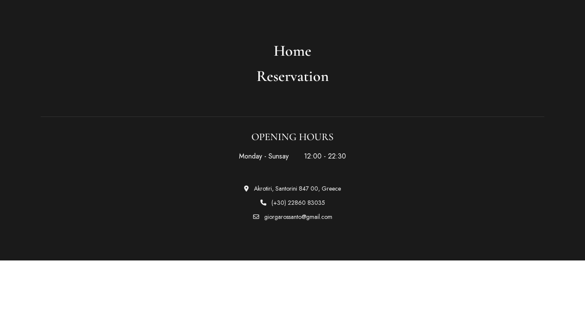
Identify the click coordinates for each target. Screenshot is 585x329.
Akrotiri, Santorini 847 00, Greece (296, 188)
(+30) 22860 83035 (297, 202)
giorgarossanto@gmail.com (297, 216)
